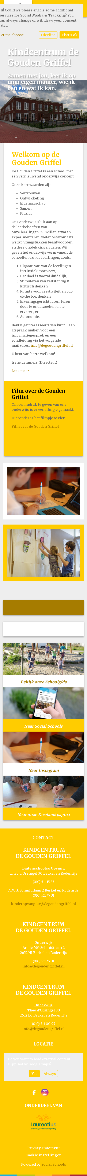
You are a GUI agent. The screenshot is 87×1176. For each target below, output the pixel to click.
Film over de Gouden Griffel (35, 426)
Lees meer (20, 371)
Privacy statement (43, 1148)
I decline (48, 35)
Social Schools (53, 1164)
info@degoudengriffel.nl (52, 345)
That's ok (69, 35)
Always (50, 1074)
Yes (34, 1074)
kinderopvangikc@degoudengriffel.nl (43, 904)
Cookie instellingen (44, 1155)
